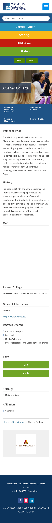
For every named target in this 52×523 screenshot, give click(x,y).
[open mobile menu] (46, 6)
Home (7, 422)
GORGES (22, 491)
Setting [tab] (24, 35)
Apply (26, 373)
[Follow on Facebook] (20, 500)
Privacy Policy (34, 491)
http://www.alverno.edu (14, 316)
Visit (26, 364)
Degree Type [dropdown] (24, 27)
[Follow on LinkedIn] (31, 500)
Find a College (19, 422)
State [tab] (24, 51)
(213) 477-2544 (26, 511)
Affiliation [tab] (24, 43)
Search (32, 60)
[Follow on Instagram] (26, 500)
